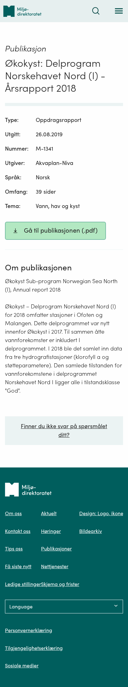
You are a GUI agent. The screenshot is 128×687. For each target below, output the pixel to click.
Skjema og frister (60, 584)
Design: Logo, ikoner (102, 513)
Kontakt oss (17, 531)
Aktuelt (49, 513)
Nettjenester (54, 566)
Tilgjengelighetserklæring (34, 648)
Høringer (51, 531)
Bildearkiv (90, 531)
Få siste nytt (18, 566)
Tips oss (14, 548)
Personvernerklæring (28, 630)
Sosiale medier (22, 665)
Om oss (13, 513)
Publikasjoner (56, 548)
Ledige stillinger (23, 584)
